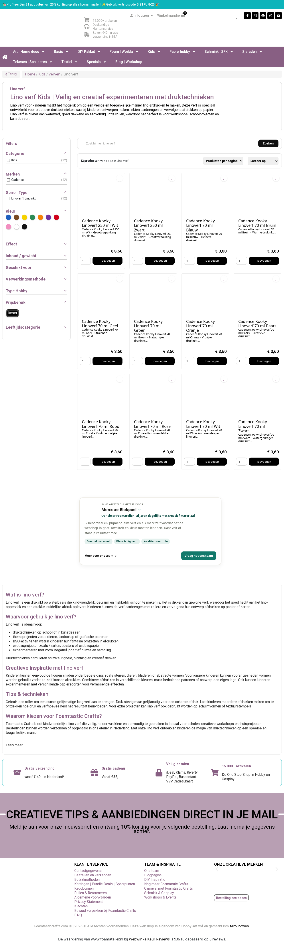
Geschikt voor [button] (19, 267)
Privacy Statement (88, 902)
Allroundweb (240, 926)
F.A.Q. (78, 915)
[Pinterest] (263, 15)
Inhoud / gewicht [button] (21, 255)
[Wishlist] (237, 15)
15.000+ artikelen (105, 20)
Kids (151, 51)
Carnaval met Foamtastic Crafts (168, 888)
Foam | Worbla (121, 51)
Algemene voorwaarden (92, 897)
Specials (94, 62)
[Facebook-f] (247, 15)
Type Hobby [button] (16, 290)
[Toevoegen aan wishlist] (119, 178)
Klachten (81, 906)
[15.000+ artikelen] (86, 20)
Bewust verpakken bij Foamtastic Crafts (105, 910)
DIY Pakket (86, 51)
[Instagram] (255, 15)
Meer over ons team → (101, 556)
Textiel (66, 62)
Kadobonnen (84, 888)
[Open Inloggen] (152, 15)
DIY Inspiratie (154, 879)
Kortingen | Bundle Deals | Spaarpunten (104, 884)
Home (30, 74)
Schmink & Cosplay (159, 893)
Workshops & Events (160, 897)
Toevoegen (107, 261)
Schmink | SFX (216, 51)
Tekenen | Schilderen (30, 62)
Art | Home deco (26, 51)
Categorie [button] (15, 153)
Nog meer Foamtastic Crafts (166, 884)
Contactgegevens (88, 871)
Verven (54, 74)
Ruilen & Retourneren (90, 893)
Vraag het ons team (199, 556)
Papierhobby (180, 51)
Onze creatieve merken (238, 864)
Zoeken (268, 143)
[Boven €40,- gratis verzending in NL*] (86, 34)
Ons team (151, 871)
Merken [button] (13, 174)
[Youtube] (278, 15)
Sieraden (249, 51)
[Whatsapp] (270, 15)
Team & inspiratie (162, 864)
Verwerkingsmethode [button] (25, 279)
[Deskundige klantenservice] (86, 26)
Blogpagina (153, 875)
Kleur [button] (10, 211)
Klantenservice (91, 864)
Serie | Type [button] (16, 192)
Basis (58, 51)
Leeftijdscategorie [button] (23, 327)
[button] (217, 869)
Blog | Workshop (128, 62)
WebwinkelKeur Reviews (149, 939)
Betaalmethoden (87, 879)
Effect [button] (11, 244)
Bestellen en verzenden (92, 875)
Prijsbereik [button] (16, 302)
